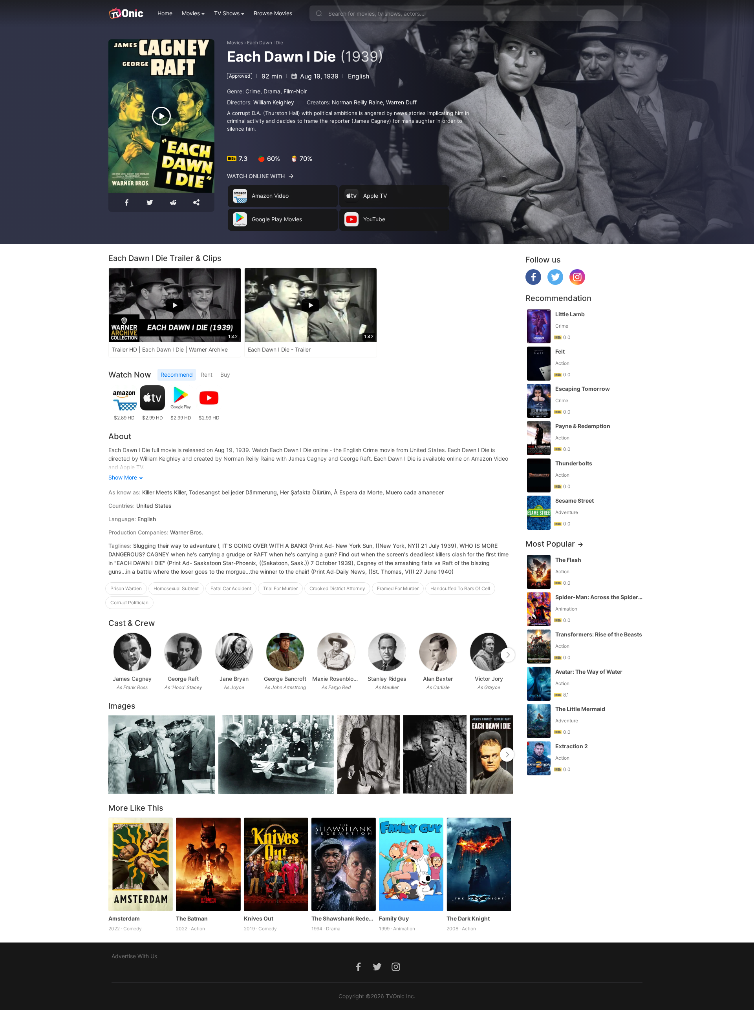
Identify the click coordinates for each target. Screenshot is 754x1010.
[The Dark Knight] (479, 864)
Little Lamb (570, 314)
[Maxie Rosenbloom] (336, 652)
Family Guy (394, 918)
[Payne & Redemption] (539, 438)
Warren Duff (401, 102)
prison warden (126, 588)
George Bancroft (285, 678)
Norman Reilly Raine (357, 102)
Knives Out (258, 918)
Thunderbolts (573, 463)
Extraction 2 (571, 746)
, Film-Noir (293, 91)
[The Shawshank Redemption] (343, 864)
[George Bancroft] (285, 652)
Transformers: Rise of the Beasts (598, 634)
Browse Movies (273, 13)
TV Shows (227, 13)
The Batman (192, 918)
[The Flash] (539, 572)
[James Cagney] (132, 652)
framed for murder (398, 588)
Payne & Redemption (582, 426)
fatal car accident (230, 588)
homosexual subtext (176, 588)
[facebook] (533, 282)
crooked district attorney (337, 588)
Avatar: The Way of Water (588, 671)
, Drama (270, 91)
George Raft (183, 678)
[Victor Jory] (489, 652)
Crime (252, 91)
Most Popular (550, 544)
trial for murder (280, 588)
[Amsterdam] (140, 864)
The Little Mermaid (580, 709)
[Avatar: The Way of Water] (539, 684)
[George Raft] (183, 652)
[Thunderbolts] (539, 475)
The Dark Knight (468, 918)
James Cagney (132, 678)
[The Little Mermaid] (539, 721)
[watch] (161, 116)
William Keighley (273, 102)
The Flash (568, 559)
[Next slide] (508, 655)
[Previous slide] (113, 655)
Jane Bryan (234, 678)
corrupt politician (129, 602)
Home (164, 13)
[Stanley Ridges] (387, 652)
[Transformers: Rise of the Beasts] (539, 646)
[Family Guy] (411, 864)
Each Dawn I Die (265, 43)
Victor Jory (489, 678)
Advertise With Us (134, 956)
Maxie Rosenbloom (336, 678)
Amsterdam (124, 918)
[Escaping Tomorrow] (539, 401)
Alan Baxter (438, 678)
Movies (191, 13)
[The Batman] (208, 864)
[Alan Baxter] (438, 652)
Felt (560, 351)
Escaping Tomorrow (582, 388)
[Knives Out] (276, 864)
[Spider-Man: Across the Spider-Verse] (539, 609)
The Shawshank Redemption (343, 918)
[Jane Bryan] (234, 652)
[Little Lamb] (539, 326)
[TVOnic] (125, 13)
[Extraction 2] (539, 758)
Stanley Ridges (387, 678)
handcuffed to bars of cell (460, 588)
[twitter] (555, 282)
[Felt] (539, 363)
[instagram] (577, 282)
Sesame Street (574, 500)
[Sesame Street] (539, 513)
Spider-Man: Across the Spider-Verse (599, 597)
